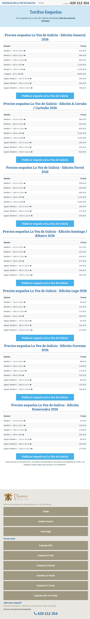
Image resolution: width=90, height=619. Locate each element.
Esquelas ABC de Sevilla (45, 595)
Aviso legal (46, 531)
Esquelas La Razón (46, 575)
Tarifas (41, 3)
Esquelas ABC (45, 545)
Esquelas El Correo (46, 585)
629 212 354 (47, 613)
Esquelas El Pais (46, 555)
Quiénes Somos (45, 521)
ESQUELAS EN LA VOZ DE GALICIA (18, 2)
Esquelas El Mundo (46, 565)
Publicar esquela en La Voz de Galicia (45, 96)
